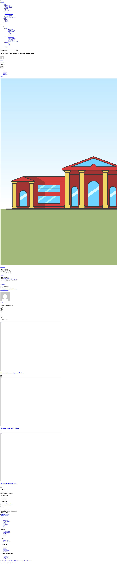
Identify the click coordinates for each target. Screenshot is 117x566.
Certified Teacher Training (10, 17)
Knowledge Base (6, 558)
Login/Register (6, 550)
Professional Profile (6, 532)
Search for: (2, 50)
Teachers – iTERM (6, 541)
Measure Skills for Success (8, 483)
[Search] (17, 50)
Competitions (7, 10)
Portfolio (4, 523)
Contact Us (5, 549)
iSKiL (6, 19)
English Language (6, 521)
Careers (4, 548)
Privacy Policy (14, 560)
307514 (4, 281)
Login (4, 22)
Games (4, 526)
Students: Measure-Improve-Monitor (12, 373)
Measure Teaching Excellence (9, 428)
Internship (7, 9)
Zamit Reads (5, 557)
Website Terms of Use (28, 560)
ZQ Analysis (7, 5)
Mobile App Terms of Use (5, 560)
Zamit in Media (6, 556)
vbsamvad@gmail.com (7, 278)
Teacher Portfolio (8, 16)
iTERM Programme (9, 14)
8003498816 (4, 277)
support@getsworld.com (8, 503)
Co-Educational (6, 272)
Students (4, 4)
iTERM (6, 21)
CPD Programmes (8, 15)
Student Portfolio (8, 7)
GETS (6, 8)
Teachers (4, 11)
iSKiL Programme (8, 6)
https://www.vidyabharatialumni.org (11, 279)
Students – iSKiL (6, 540)
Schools (4, 18)
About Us (5, 546)
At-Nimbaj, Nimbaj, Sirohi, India (8, 280)
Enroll (2, 67)
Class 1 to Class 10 (5, 270)
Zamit (1, 60)
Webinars (5, 534)
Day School (5, 271)
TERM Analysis (8, 12)
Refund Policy (20, 560)
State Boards (4, 269)
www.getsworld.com (7, 504)
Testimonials (5, 551)
